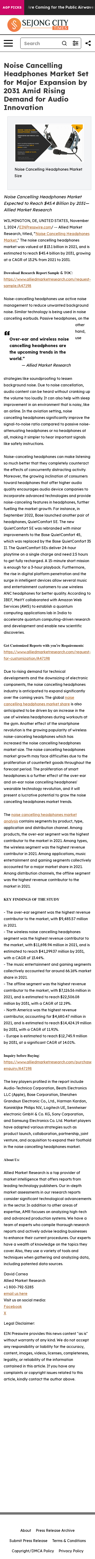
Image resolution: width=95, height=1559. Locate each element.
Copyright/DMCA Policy (33, 1551)
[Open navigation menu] (8, 43)
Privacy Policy (71, 1551)
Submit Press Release (28, 1540)
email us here (15, 1293)
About (25, 1530)
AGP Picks (12, 7)
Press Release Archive (55, 1530)
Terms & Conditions (69, 1540)
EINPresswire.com (35, 227)
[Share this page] (88, 43)
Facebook (13, 1306)
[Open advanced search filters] (75, 43)
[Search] (64, 43)
